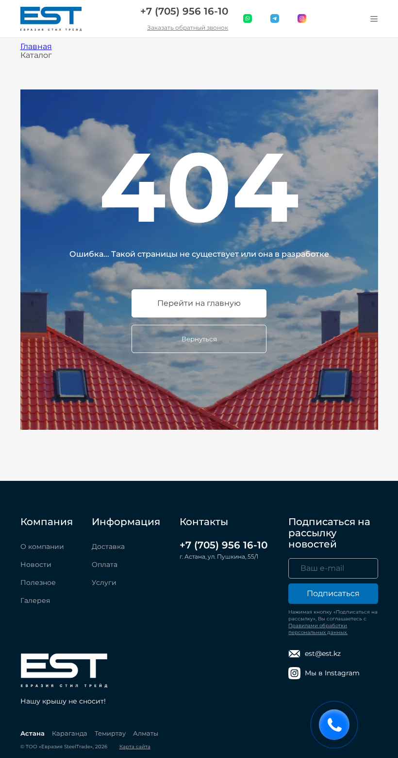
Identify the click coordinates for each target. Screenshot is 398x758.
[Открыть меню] (374, 19)
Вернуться (199, 339)
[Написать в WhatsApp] (248, 19)
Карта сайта (134, 746)
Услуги (104, 582)
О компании (42, 546)
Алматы (145, 733)
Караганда (69, 733)
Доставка (108, 546)
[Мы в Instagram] (302, 19)
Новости (35, 564)
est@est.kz (323, 653)
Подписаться (333, 593)
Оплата (104, 564)
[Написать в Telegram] (275, 19)
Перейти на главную (199, 303)
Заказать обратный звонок (187, 27)
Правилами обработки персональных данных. (318, 628)
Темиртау (110, 733)
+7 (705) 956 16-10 (184, 11)
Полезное (38, 582)
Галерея (35, 600)
